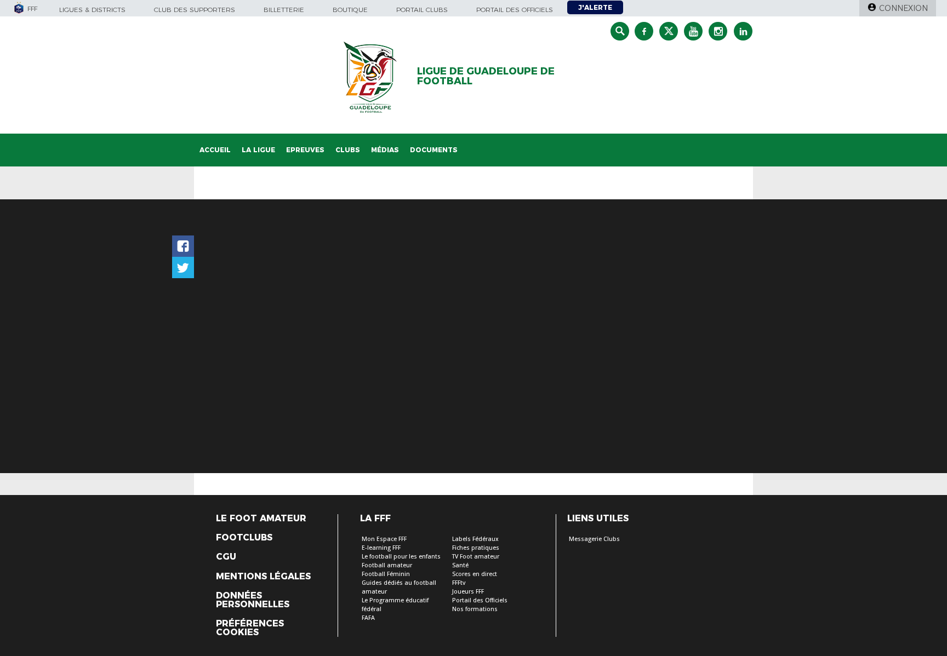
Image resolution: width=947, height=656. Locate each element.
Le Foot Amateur (261, 518)
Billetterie (284, 10)
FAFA (368, 618)
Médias (385, 150)
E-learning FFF (381, 547)
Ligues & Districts (92, 10)
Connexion (903, 8)
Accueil (215, 150)
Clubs (347, 150)
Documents (434, 150)
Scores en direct (474, 574)
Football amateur (387, 565)
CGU (226, 557)
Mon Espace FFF (384, 539)
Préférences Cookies (250, 628)
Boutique (350, 10)
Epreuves (305, 150)
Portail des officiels (514, 10)
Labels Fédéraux (475, 539)
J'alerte (595, 7)
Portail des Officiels (479, 600)
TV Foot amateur (475, 556)
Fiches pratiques (475, 547)
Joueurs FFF (468, 591)
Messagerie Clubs (594, 539)
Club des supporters (194, 10)
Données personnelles (252, 600)
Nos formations (475, 609)
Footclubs (244, 537)
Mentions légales (263, 576)
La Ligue (258, 150)
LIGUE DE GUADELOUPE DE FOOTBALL (486, 76)
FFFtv (458, 582)
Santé (460, 565)
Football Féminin (386, 574)
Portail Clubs (422, 10)
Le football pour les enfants (401, 556)
